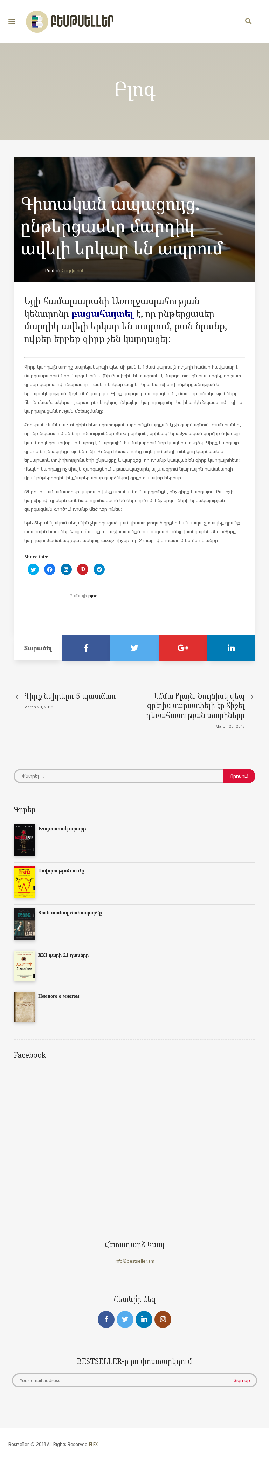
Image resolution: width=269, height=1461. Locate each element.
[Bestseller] (69, 22)
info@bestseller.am (134, 1261)
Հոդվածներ (75, 270)
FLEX (93, 1444)
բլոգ (93, 595)
